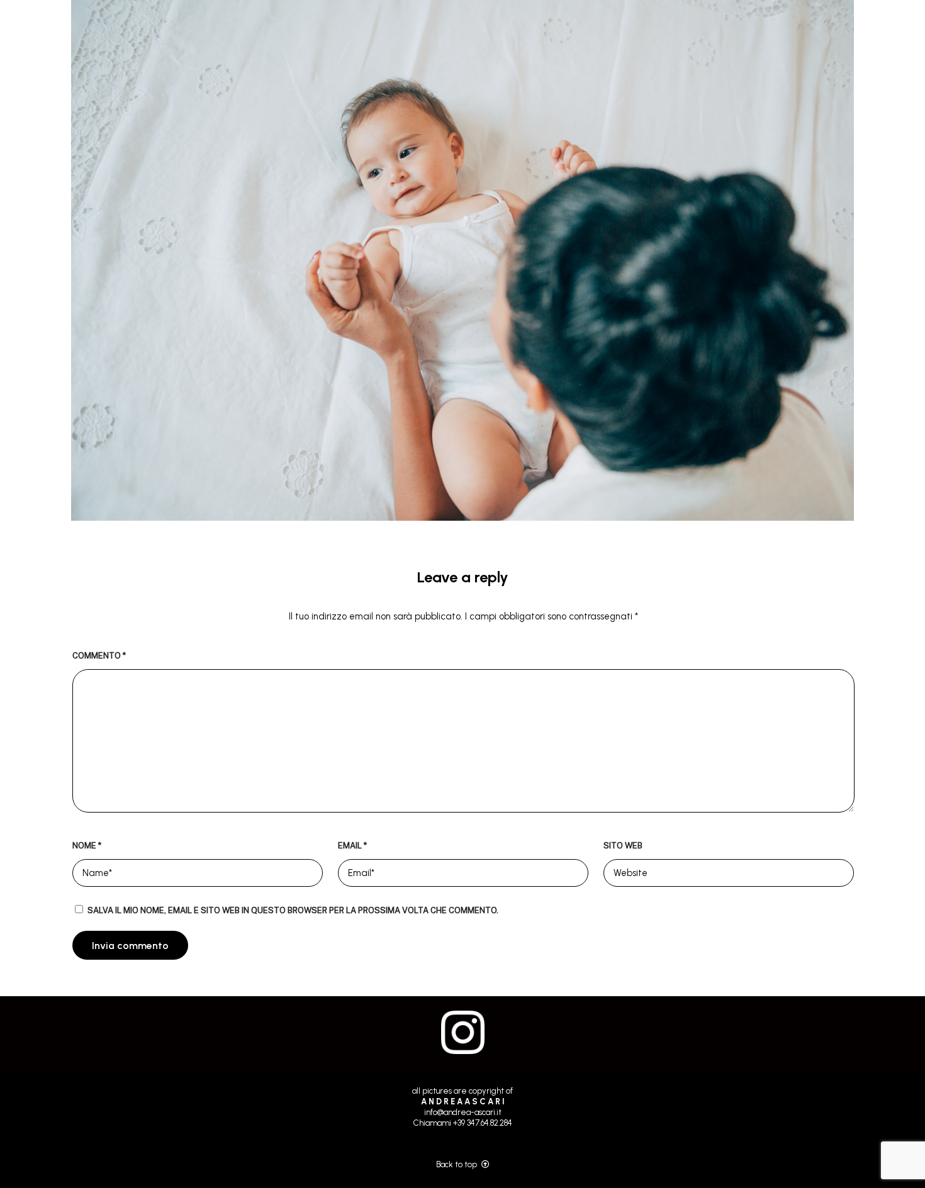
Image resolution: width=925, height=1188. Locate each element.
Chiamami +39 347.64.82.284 (462, 1123)
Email (352, 845)
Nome (86, 845)
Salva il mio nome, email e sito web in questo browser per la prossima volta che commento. (292, 910)
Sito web (622, 845)
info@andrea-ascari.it (463, 1112)
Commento (99, 655)
